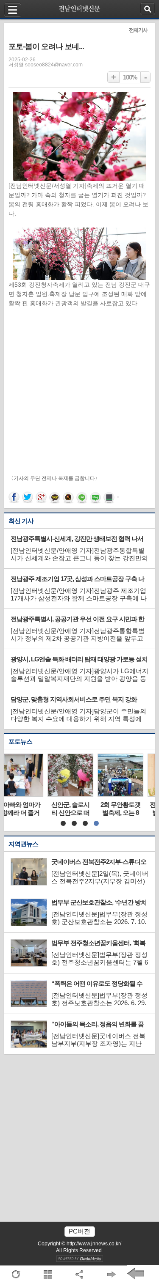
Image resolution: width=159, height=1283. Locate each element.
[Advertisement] (79, 391)
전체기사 (138, 30)
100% (130, 77)
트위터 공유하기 (28, 497)
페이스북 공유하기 (14, 497)
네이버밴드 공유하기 (109, 497)
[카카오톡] (55, 497)
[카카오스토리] (69, 497)
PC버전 (79, 1231)
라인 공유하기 (82, 497)
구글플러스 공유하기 (42, 497)
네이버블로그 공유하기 (96, 497)
